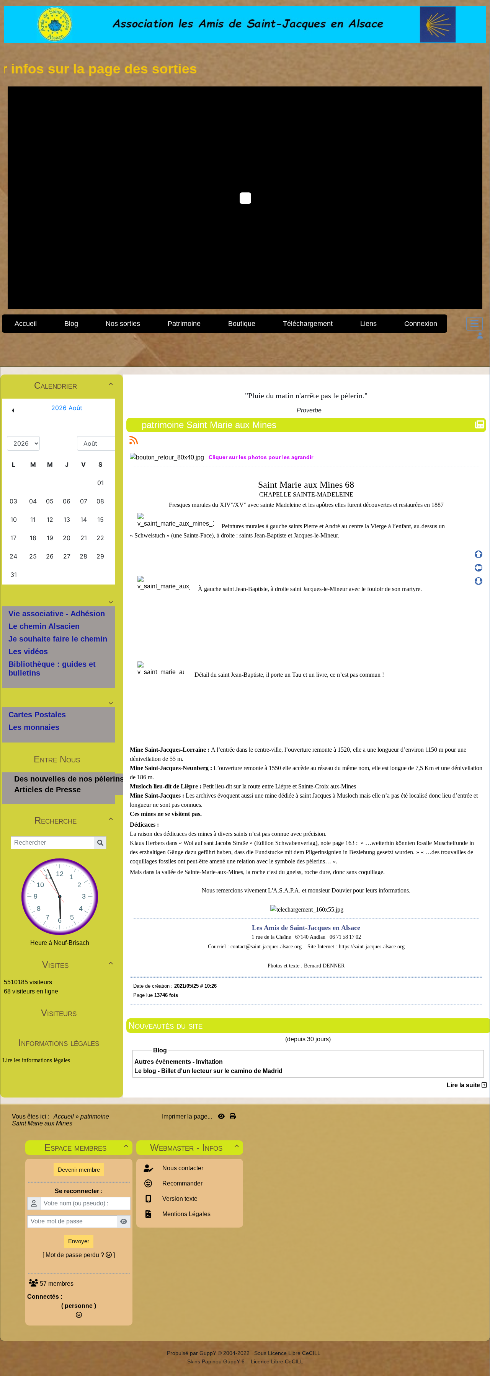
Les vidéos (28, 651)
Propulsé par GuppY (192, 1353)
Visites (77, 964)
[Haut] (478, 554)
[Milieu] (478, 568)
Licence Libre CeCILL (276, 1361)
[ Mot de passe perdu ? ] (78, 1255)
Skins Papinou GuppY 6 (217, 1361)
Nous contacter (182, 1168)
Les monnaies (33, 727)
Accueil (63, 1116)
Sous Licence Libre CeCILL (288, 1353)
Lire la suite (464, 1085)
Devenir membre (79, 1169)
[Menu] (474, 324)
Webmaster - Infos (194, 1147)
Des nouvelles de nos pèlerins (69, 779)
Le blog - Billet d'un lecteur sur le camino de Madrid (208, 1071)
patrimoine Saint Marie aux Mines (209, 425)
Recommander (182, 1183)
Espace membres (86, 1147)
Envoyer (78, 1241)
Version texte (179, 1198)
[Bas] (478, 581)
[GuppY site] (160, 1353)
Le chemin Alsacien (44, 626)
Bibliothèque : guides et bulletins (52, 668)
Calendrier (73, 385)
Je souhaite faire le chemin (57, 639)
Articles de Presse (47, 789)
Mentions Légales (186, 1214)
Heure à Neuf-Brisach (59, 943)
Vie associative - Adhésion (56, 613)
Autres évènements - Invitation (178, 1061)
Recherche (73, 820)
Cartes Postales (37, 714)
